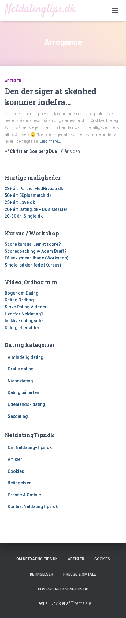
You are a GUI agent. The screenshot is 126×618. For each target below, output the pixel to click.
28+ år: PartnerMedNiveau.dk (34, 188)
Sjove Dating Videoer (26, 306)
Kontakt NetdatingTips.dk (33, 506)
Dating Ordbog (19, 299)
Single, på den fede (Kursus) (33, 265)
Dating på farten (23, 392)
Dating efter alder (22, 327)
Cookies (16, 471)
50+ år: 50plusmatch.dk (28, 195)
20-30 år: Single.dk (24, 216)
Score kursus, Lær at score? (33, 244)
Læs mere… (50, 141)
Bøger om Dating (22, 293)
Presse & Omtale (24, 494)
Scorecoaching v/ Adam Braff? (36, 251)
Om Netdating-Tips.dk (30, 447)
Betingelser (19, 482)
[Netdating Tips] (43, 10)
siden (69, 151)
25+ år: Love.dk (20, 202)
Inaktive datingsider (24, 320)
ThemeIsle (81, 603)
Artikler (13, 81)
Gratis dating (21, 368)
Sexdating (18, 416)
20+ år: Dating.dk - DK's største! (36, 209)
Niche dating (20, 380)
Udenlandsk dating (26, 404)
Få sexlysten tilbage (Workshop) (37, 258)
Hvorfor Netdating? (24, 313)
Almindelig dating (25, 357)
